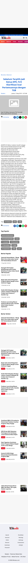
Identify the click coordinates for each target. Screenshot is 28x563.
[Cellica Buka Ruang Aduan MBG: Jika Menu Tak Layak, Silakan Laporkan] (23, 488)
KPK (15, 221)
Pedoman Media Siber (16, 554)
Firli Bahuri (8, 221)
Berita (3, 357)
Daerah (3, 41)
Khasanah (7, 547)
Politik (14, 41)
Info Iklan (23, 556)
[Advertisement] (14, 14)
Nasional (9, 41)
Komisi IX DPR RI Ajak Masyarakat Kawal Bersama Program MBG (9, 455)
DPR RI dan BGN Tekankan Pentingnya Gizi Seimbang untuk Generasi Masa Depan (9, 433)
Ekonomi (20, 41)
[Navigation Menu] (26, 38)
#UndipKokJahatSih (7, 239)
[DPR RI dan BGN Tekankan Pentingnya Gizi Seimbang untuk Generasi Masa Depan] (23, 434)
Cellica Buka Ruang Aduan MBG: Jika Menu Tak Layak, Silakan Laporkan (9, 487)
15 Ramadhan (6, 245)
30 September (6, 248)
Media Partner (15, 556)
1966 (14, 248)
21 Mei (14, 245)
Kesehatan (7, 545)
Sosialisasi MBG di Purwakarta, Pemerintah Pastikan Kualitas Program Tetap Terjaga (10, 422)
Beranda (3, 75)
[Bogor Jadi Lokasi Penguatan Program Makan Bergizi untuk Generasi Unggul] (23, 282)
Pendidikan (20, 535)
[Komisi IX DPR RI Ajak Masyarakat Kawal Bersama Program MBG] (23, 456)
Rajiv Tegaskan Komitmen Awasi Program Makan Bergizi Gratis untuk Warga (9, 444)
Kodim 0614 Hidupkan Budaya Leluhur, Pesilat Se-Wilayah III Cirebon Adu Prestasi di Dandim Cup (9, 292)
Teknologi (21, 537)
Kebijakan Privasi (6, 556)
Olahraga (21, 540)
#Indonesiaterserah (7, 235)
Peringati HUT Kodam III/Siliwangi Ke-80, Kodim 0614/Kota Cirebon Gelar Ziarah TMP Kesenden (10, 270)
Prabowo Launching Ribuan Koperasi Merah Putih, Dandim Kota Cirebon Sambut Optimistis (10, 304)
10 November (14, 242)
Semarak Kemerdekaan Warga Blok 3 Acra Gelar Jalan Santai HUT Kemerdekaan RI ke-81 (10, 259)
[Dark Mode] (23, 38)
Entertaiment (21, 542)
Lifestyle (21, 545)
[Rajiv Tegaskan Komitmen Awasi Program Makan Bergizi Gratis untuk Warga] (23, 445)
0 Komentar (5, 117)
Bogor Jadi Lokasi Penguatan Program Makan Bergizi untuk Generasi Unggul (10, 281)
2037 (19, 248)
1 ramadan (5, 242)
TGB (20, 221)
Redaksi (3, 93)
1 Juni (17, 239)
